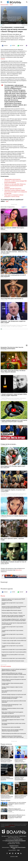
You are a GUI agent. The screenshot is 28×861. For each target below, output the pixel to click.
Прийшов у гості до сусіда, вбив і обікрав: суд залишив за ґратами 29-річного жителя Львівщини (14, 186)
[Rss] (21, 853)
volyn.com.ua (18, 570)
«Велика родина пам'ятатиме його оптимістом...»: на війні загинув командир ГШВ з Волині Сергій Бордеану (15, 181)
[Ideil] (14, 856)
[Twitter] (10, 853)
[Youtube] (18, 853)
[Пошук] (26, 2)
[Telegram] (15, 853)
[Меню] (1, 2)
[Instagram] (13, 853)
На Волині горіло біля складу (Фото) (12, 188)
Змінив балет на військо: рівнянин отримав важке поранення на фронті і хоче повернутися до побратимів (15, 192)
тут (7, 201)
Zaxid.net (3, 58)
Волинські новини (4, 4)
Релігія (11, 4)
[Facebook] (7, 853)
